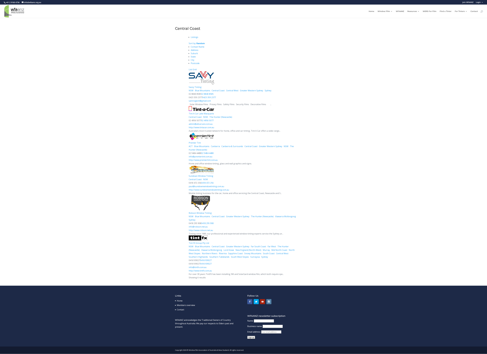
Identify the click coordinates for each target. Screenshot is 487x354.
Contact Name (197, 46)
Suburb (194, 53)
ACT (191, 146)
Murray (266, 250)
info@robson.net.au (198, 226)
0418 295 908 (207, 223)
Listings (194, 37)
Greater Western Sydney (251, 90)
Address (194, 50)
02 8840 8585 (207, 94)
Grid (195, 69)
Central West (232, 90)
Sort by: (197, 43)
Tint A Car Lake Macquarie (201, 113)
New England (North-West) (248, 250)
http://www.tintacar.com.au (201, 127)
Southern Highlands (198, 256)
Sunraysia (255, 256)
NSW (191, 90)
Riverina (222, 253)
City (192, 60)
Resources (412, 11)
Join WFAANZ (467, 2)
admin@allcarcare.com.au (201, 124)
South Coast (268, 253)
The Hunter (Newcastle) (220, 117)
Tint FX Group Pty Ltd (199, 243)
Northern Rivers (209, 253)
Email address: (254, 331)
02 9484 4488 (207, 153)
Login (478, 2)
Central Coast (218, 90)
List (190, 69)
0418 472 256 (207, 182)
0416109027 (206, 260)
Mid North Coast (279, 250)
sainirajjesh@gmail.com (200, 100)
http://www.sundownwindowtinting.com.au (209, 189)
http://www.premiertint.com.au (203, 160)
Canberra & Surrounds (232, 146)
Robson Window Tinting (200, 213)
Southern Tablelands (219, 256)
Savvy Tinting (195, 87)
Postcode (195, 63)
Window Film (384, 11)
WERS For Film (429, 11)
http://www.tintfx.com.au (200, 270)
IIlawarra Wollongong (285, 216)
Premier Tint (195, 142)
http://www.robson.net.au (201, 230)
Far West (271, 246)
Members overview (186, 305)
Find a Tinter (445, 11)
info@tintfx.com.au (197, 267)
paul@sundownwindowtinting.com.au (206, 186)
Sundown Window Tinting (201, 176)
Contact (474, 11)
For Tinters (460, 11)
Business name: (255, 326)
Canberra (215, 146)
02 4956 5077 (207, 120)
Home (371, 11)
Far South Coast (258, 246)
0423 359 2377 (209, 97)
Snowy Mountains (252, 253)
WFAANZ (400, 11)
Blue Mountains (202, 90)
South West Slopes (239, 256)
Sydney (267, 90)
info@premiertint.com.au (200, 156)
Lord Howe (228, 250)
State (193, 56)
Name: (250, 320)
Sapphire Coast (235, 253)
